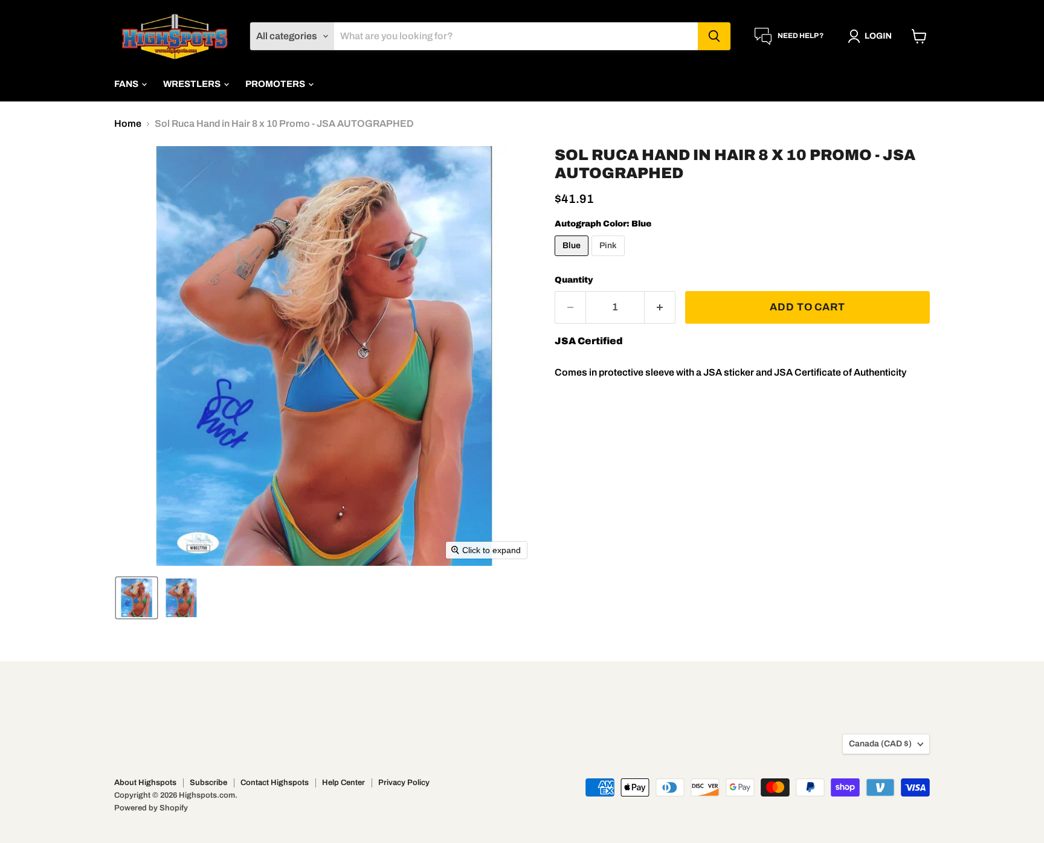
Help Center (343, 782)
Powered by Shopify (151, 808)
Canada (880, 743)
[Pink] (609, 259)
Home (127, 123)
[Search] (714, 36)
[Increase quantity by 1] (660, 307)
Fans (127, 84)
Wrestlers (192, 84)
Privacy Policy (404, 782)
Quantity (574, 279)
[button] (872, 36)
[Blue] (573, 259)
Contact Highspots (274, 782)
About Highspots (145, 782)
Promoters (276, 84)
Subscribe (208, 782)
